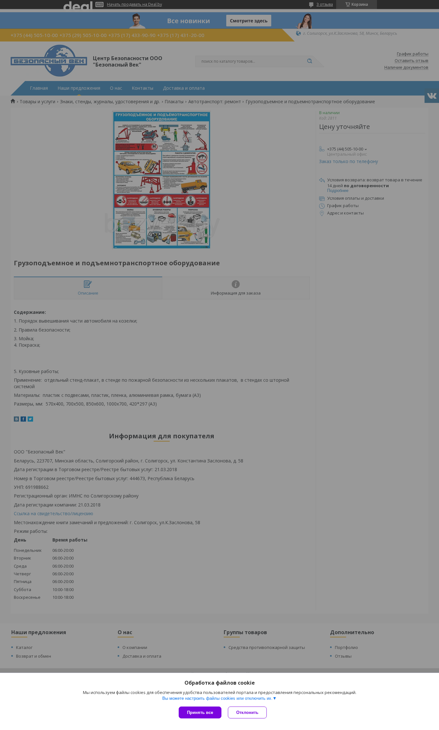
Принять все (200, 712)
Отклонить (247, 712)
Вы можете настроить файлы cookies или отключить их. (217, 698)
